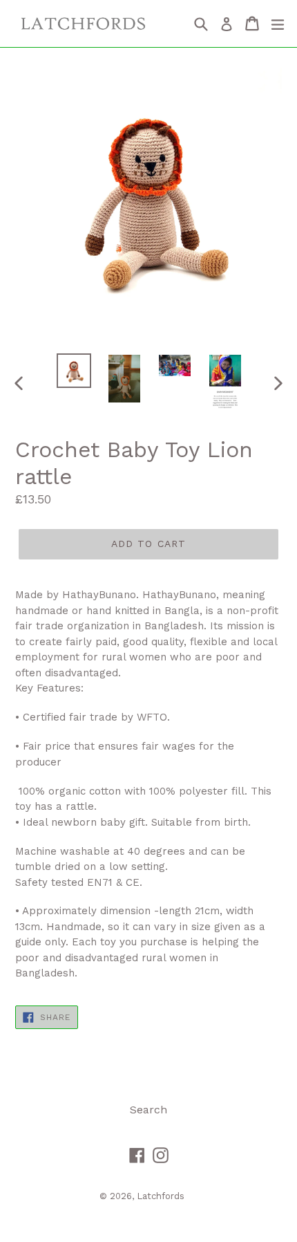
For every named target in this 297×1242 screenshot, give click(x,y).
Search (148, 1109)
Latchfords (160, 1196)
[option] (73, 370)
